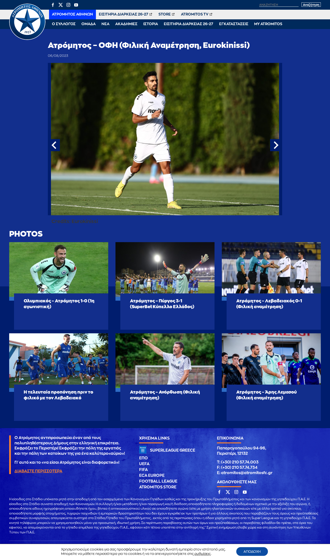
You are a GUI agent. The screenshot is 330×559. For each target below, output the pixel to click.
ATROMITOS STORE (157, 487)
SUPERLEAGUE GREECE (172, 450)
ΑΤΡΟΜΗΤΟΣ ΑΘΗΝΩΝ (72, 14)
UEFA (144, 464)
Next (276, 145)
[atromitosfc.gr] (27, 39)
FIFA (143, 470)
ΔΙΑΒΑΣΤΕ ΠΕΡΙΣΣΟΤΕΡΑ (38, 471)
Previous (54, 145)
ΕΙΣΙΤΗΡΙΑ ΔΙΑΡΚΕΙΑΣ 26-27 (123, 14)
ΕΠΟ (143, 458)
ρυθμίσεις (202, 553)
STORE (164, 14)
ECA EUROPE (152, 475)
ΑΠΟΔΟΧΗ (252, 551)
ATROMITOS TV (194, 14)
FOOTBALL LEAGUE (158, 481)
